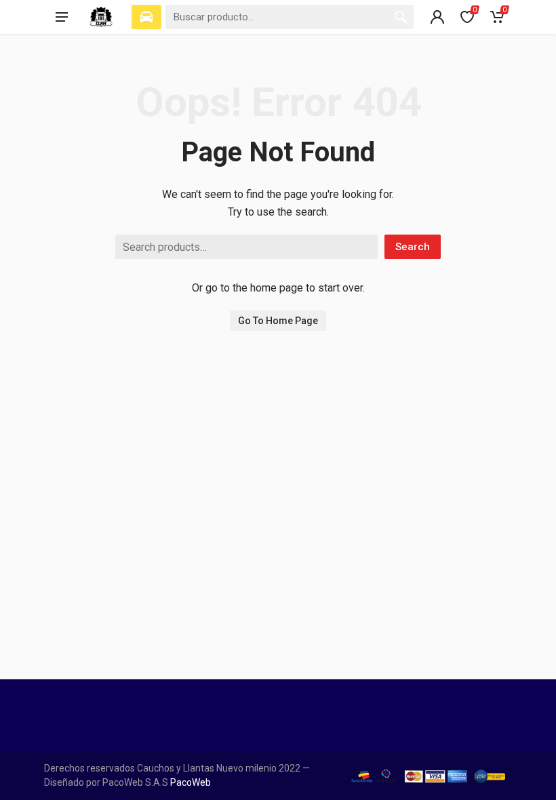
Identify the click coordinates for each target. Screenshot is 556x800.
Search (412, 247)
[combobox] (289, 17)
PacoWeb (189, 782)
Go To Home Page (278, 320)
